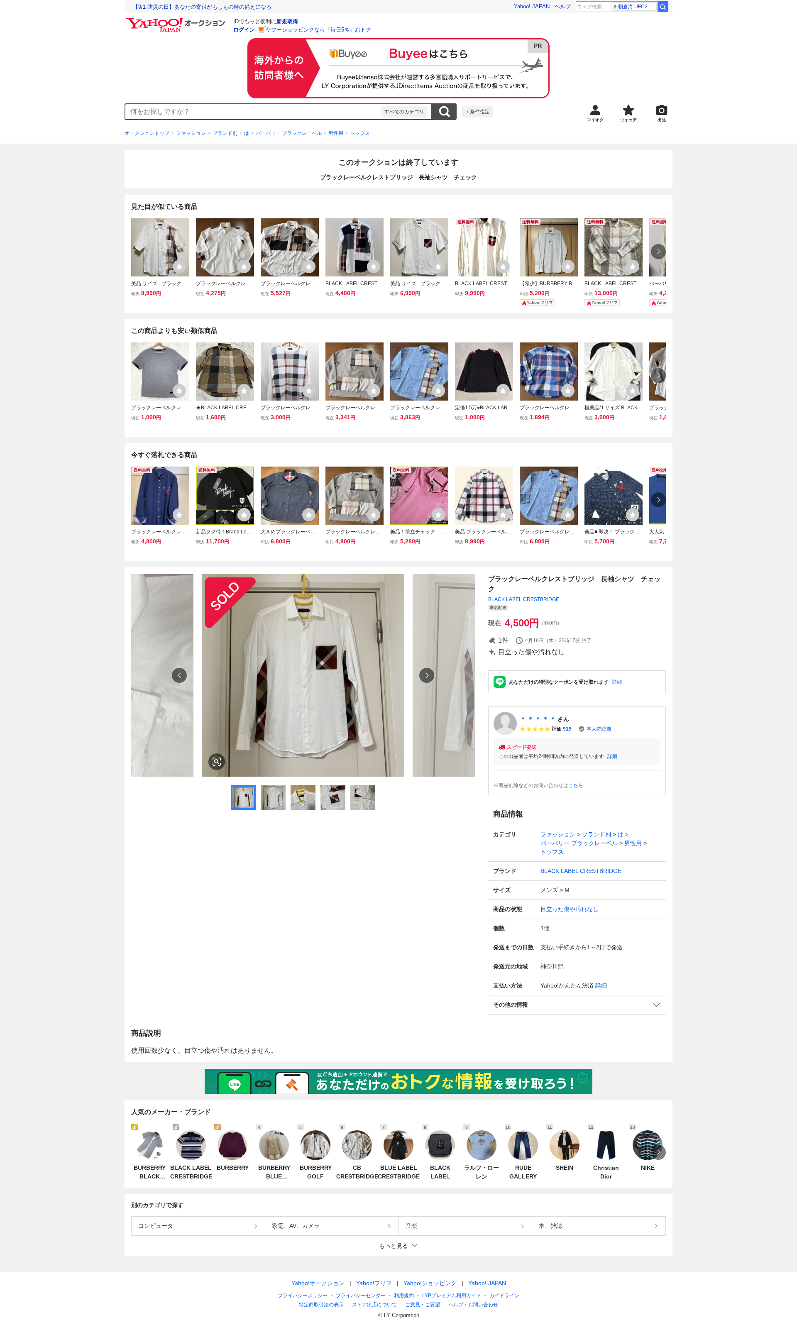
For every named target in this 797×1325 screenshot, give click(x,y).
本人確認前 (599, 729)
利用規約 (404, 1295)
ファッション (191, 133)
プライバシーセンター (361, 1295)
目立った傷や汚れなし (569, 909)
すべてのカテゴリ (404, 112)
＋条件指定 (477, 112)
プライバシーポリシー (303, 1295)
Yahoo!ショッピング (430, 1283)
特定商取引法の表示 (321, 1305)
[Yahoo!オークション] (177, 20)
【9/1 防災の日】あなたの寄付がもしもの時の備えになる (202, 7)
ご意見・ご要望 (422, 1305)
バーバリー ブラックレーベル (289, 133)
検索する (444, 111)
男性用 (335, 133)
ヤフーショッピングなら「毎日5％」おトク (318, 30)
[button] (577, 1004)
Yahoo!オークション (318, 1283)
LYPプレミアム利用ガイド (451, 1295)
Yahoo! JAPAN (532, 6)
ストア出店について (374, 1305)
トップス (360, 133)
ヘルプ (563, 6)
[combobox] (253, 111)
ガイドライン (504, 1295)
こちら (575, 785)
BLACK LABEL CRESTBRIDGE (523, 599)
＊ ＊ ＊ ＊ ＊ (538, 719)
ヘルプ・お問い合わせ (473, 1305)
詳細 (617, 682)
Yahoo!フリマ (374, 1283)
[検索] (663, 6)
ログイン (244, 30)
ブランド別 (225, 133)
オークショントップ (147, 133)
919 (567, 729)
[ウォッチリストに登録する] (179, 266)
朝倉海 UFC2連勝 (637, 7)
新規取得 (287, 21)
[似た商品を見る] (216, 761)
